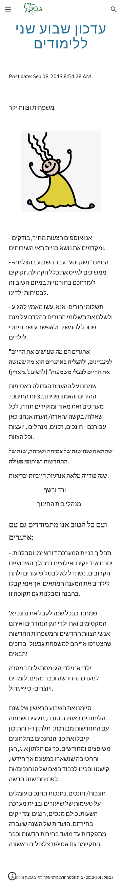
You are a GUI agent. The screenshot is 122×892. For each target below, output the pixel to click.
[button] (8, 9)
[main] (61, 35)
